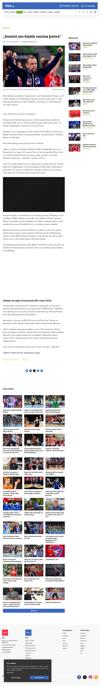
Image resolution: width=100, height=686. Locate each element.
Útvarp (65, 648)
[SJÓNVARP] (83, 12)
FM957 (82, 648)
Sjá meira (34, 611)
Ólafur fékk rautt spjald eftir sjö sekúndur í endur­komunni (54, 493)
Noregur (25, 359)
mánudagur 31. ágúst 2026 (71, 6)
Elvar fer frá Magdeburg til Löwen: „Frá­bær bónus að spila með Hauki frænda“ (11, 604)
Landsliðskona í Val (51, 559)
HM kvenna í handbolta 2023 (11, 359)
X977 (82, 651)
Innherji (82, 633)
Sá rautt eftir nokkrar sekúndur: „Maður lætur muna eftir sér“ (11, 493)
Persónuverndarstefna (9, 645)
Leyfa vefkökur (39, 677)
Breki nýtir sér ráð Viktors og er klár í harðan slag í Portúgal (12, 581)
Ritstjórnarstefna (30, 648)
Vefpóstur (28, 658)
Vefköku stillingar (16, 677)
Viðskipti (65, 636)
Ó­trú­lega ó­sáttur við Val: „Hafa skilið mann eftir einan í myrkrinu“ (12, 515)
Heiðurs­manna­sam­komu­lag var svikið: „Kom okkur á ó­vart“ (54, 515)
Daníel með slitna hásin (53, 602)
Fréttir (64, 633)
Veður (82, 643)
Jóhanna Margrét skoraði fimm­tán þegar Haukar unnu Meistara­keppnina (33, 450)
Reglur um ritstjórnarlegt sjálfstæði (9, 641)
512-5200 (31, 640)
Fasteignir (83, 636)
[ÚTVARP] (87, 12)
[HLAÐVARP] (79, 12)
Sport (64, 638)
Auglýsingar (28, 643)
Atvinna (82, 638)
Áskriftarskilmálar (30, 651)
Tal (81, 653)
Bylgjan (82, 646)
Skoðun (65, 643)
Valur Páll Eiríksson (8, 42)
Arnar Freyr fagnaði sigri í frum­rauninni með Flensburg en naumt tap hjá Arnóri (12, 450)
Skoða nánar (10, 672)
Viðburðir (83, 641)
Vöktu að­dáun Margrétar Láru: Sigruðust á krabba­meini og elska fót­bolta (89, 125)
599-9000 (8, 652)
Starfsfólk (28, 653)
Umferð (27, 656)
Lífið (64, 641)
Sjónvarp (65, 646)
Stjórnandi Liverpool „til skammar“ (87, 78)
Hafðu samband (30, 645)
